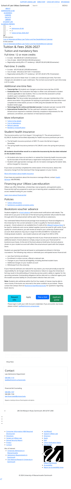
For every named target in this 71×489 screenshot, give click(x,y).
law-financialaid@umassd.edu (15, 396)
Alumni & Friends (8, 24)
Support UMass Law (28, 2)
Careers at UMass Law (14, 438)
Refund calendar (13, 125)
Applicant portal (57, 298)
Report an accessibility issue (53, 467)
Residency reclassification (16, 128)
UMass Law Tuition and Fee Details (29, 39)
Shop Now (10, 362)
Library (8, 20)
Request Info (14, 298)
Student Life (8, 22)
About (7, 8)
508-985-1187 (9, 392)
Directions (9, 436)
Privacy (8, 443)
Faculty (8, 17)
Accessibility (48, 465)
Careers (8, 15)
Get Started (48, 445)
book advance (25, 212)
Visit (45, 440)
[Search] (56, 5)
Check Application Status (52, 443)
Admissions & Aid (8, 11)
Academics (8, 13)
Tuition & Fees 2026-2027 (20, 33)
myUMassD (65, 2)
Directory (41, 2)
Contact (9, 445)
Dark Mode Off (35, 472)
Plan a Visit (42, 297)
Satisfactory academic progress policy (20, 205)
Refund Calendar (47, 39)
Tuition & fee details (14, 121)
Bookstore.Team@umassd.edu (35, 286)
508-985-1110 (9, 378)
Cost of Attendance (10, 39)
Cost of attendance (14, 123)
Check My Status (53, 2)
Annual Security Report (14, 440)
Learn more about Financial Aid (15, 195)
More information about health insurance (19, 174)
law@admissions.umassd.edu (29, 306)
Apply (28, 297)
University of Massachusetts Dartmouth (34, 407)
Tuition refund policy (14, 203)
